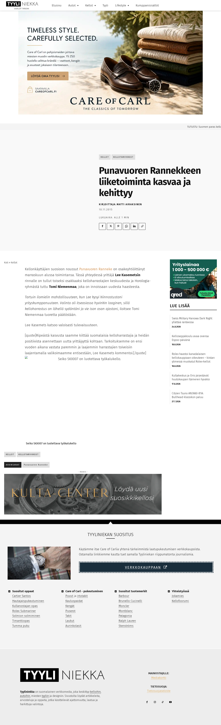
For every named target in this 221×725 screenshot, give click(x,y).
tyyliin (45, 696)
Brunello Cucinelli (130, 601)
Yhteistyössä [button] (180, 591)
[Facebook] (102, 226)
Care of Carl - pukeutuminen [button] (84, 591)
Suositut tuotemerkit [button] (133, 591)
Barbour (124, 596)
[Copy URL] (142, 226)
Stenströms (126, 626)
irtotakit (82, 596)
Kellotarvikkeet (123, 157)
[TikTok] (163, 702)
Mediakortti (158, 678)
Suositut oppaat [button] (23, 591)
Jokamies (178, 596)
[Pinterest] (118, 226)
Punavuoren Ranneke (95, 269)
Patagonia (125, 616)
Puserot (70, 611)
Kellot (105, 157)
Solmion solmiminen (26, 616)
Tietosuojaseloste (158, 691)
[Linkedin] (134, 226)
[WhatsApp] (126, 226)
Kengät (69, 606)
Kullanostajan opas (25, 606)
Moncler (124, 606)
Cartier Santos (21, 596)
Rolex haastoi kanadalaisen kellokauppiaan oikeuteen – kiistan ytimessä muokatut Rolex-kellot (193, 357)
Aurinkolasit (73, 626)
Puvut (69, 596)
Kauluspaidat (74, 601)
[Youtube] (170, 702)
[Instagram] (155, 702)
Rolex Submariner (24, 611)
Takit (68, 616)
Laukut (69, 621)
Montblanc (126, 611)
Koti (6, 262)
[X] (110, 226)
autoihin (25, 696)
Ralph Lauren (127, 621)
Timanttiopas (21, 621)
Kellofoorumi (180, 601)
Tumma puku (20, 626)
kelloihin (95, 691)
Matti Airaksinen (129, 204)
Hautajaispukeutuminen (28, 601)
